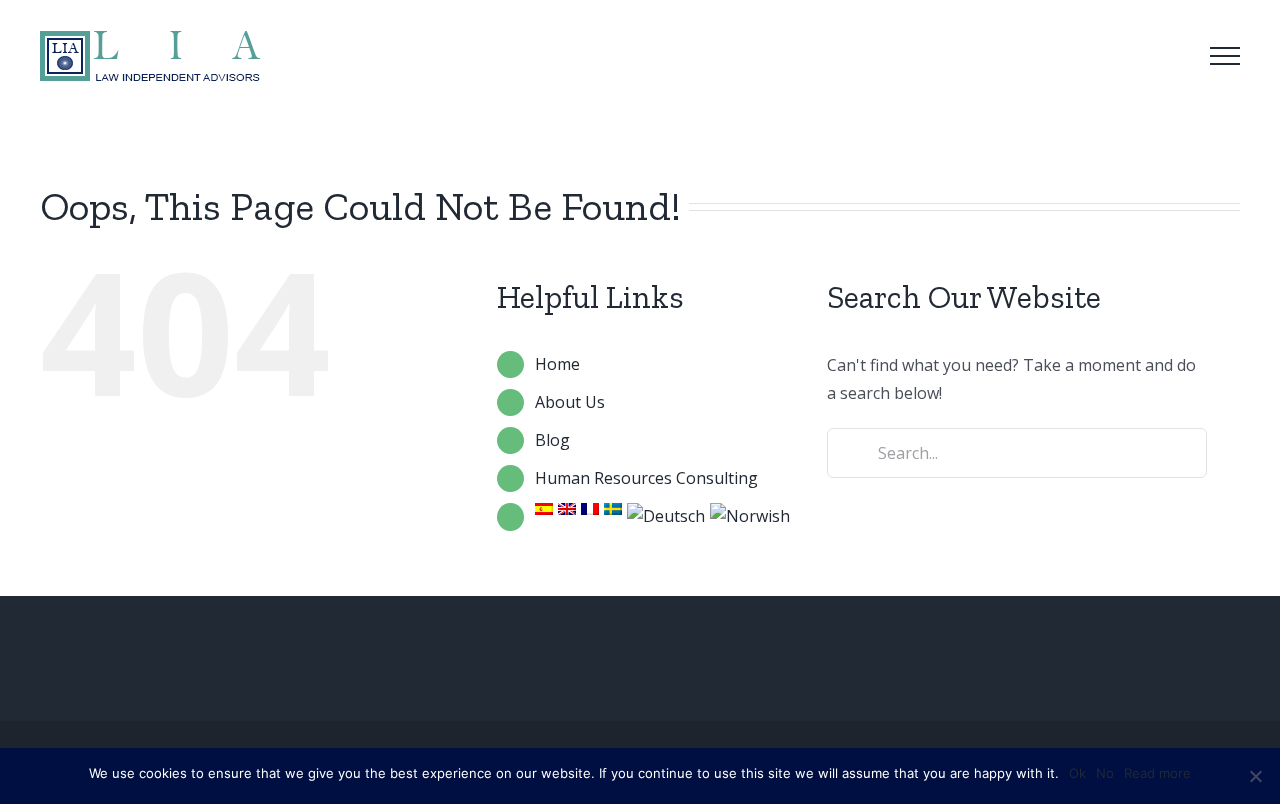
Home (557, 364)
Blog (552, 440)
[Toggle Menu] (1225, 56)
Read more (1157, 773)
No (1105, 773)
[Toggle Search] (1169, 55)
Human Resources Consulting (646, 478)
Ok (1077, 773)
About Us (570, 402)
